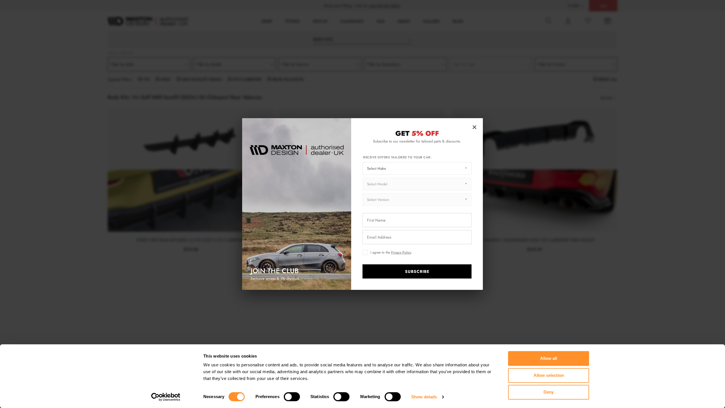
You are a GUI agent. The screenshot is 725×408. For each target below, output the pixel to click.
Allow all (548, 358)
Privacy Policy (401, 252)
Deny (548, 392)
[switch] (292, 396)
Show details (424, 396)
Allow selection (549, 375)
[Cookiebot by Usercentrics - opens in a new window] (166, 397)
